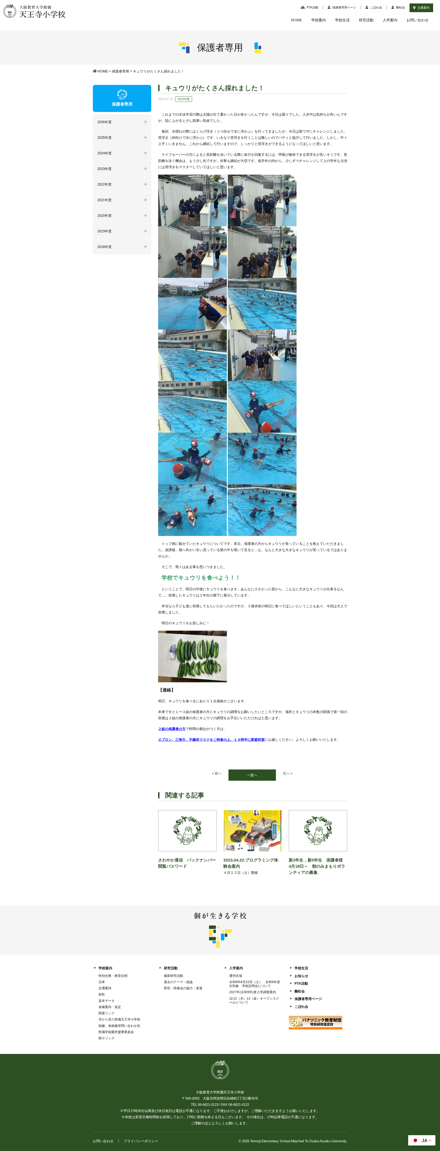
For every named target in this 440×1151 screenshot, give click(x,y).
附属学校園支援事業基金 (116, 1032)
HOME (296, 20)
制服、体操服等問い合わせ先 (119, 1026)
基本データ (107, 1001)
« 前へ (217, 773)
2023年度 (104, 169)
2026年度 (104, 122)
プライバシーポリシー (141, 1141)
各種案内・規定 (110, 1007)
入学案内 (390, 20)
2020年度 (104, 215)
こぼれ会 (375, 7)
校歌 (102, 994)
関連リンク (107, 1013)
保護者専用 (120, 71)
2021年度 (104, 200)
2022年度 (104, 184)
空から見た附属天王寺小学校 (119, 1019)
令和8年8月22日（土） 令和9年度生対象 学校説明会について (254, 984)
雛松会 (400, 7)
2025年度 (104, 137)
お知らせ (301, 976)
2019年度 (104, 231)
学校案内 (318, 20)
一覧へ (252, 775)
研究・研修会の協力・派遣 (183, 988)
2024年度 (104, 153)
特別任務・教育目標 (113, 976)
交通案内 (423, 7)
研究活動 (366, 20)
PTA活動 (312, 7)
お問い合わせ (418, 20)
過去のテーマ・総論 (178, 982)
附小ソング (107, 1038)
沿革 (102, 982)
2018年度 (104, 247)
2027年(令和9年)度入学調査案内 (252, 992)
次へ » (287, 773)
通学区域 (235, 976)
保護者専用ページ (343, 7)
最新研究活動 (173, 976)
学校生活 (342, 20)
